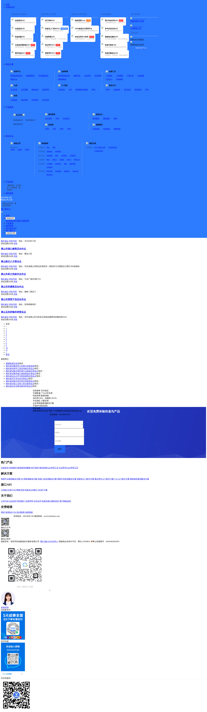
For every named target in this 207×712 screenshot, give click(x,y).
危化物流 (58, 171)
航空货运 (58, 164)
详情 (15, 243)
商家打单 (77, 76)
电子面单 (35, 468)
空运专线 (45, 100)
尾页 (8, 355)
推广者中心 (6, 209)
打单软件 (66, 118)
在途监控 (5, 468)
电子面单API (30, 120)
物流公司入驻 (8, 203)
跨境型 (27, 149)
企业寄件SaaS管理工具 (68, 468)
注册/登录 (15, 209)
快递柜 (62, 160)
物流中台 (14, 79)
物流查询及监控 (16, 76)
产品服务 (9, 107)
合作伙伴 (37, 501)
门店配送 (109, 76)
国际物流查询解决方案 (139, 479)
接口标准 (127, 90)
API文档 (9, 221)
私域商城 (119, 79)
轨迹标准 (138, 90)
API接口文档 (6, 490)
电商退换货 (30, 76)
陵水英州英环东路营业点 (23, 381)
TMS (147, 89)
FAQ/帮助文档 (18, 490)
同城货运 (49, 151)
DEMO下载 (42, 490)
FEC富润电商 (19, 512)
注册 (8, 233)
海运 (65, 164)
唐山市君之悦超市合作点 (13, 274)
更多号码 (13, 241)
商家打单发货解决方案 (66, 479)
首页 (8, 4)
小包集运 (14, 100)
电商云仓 (77, 160)
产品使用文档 (112, 147)
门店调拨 (119, 76)
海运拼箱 (24, 100)
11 (7, 350)
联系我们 (21, 501)
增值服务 (106, 118)
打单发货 (61, 90)
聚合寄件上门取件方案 (104, 479)
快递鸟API (10, 7)
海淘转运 (9, 512)
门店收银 (140, 76)
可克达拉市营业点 (21, 379)
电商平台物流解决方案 (10, 479)
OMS (93, 89)
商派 (3, 512)
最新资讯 (11, 185)
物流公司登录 (9, 204)
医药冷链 (49, 171)
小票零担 (64, 155)
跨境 (115, 118)
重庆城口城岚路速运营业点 (24, 374)
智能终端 (117, 129)
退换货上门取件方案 (85, 479)
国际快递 (72, 164)
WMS (108, 89)
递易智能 (29, 512)
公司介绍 (5, 501)
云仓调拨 (24, 90)
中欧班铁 (35, 100)
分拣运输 (96, 129)
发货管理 (98, 76)
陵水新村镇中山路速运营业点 (25, 371)
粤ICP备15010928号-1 (49, 541)
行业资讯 (13, 187)
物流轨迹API (18, 120)
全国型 (13, 149)
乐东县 (16, 363)
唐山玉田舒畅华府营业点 (13, 312)
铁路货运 (67, 171)
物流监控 (35, 90)
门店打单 (130, 76)
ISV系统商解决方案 (29, 479)
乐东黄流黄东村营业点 (23, 386)
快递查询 (13, 468)
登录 (13, 233)
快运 (48, 147)
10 (7, 348)
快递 (53, 147)
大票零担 (72, 155)
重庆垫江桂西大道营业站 (23, 366)
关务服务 (49, 167)
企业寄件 (87, 76)
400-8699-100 (11, 228)
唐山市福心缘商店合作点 (13, 248)
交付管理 (48, 118)
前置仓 (54, 160)
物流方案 (9, 64)
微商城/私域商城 (82, 90)
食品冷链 (75, 171)
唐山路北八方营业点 (11, 261)
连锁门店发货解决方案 (47, 479)
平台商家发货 (43, 76)
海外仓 (69, 160)
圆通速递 (9, 363)
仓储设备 (106, 129)
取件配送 (96, 118)
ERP (70, 89)
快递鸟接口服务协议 (50, 501)
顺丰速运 (9, 366)
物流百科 (9, 193)
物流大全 (9, 136)
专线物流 (49, 155)
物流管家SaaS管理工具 (48, 468)
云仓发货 (14, 90)
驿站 (48, 160)
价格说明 (25, 221)
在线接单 (116, 90)
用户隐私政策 (65, 501)
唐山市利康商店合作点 (12, 286)
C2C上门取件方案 (121, 479)
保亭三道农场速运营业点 (23, 368)
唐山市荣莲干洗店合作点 (13, 299)
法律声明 (29, 501)
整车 (56, 155)
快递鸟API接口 (31, 490)
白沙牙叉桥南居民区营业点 (24, 376)
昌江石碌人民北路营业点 (23, 384)
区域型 (20, 149)
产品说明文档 (98, 151)
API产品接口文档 (99, 147)
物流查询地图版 (24, 468)
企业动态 (13, 501)
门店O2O (109, 79)
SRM (69, 129)
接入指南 (17, 221)
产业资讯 (9, 182)
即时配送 (58, 151)
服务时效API (18, 124)
